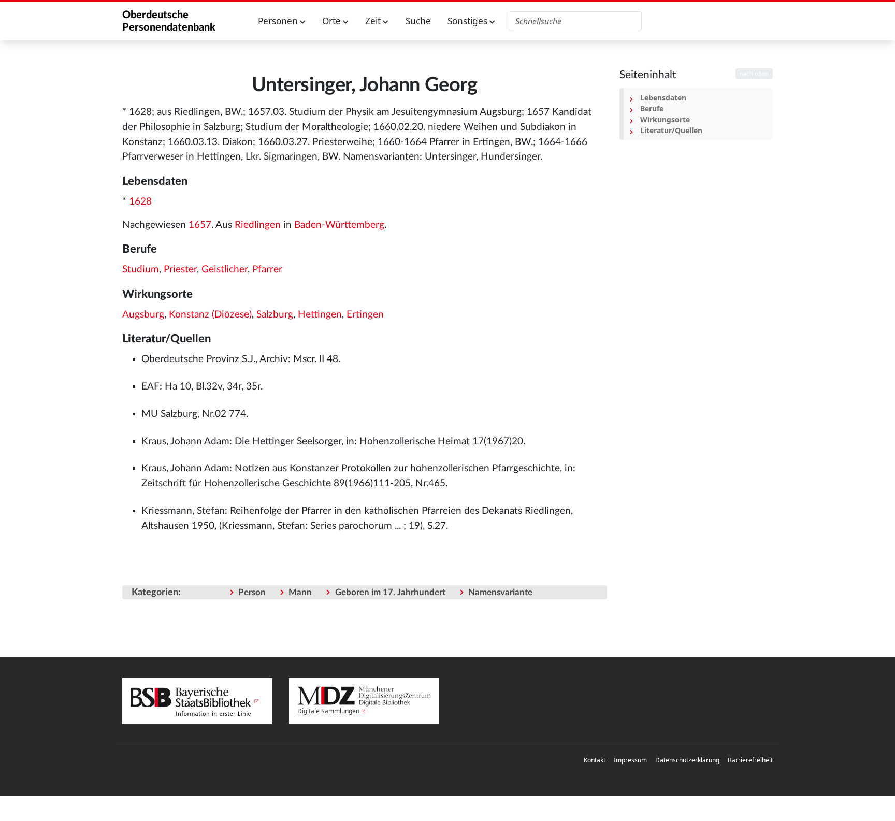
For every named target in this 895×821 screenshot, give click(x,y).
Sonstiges (468, 21)
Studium (140, 270)
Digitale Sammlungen (328, 711)
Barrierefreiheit (750, 760)
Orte (332, 21)
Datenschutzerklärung (687, 760)
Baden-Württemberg (339, 225)
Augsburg (143, 315)
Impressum (630, 760)
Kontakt (594, 760)
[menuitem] (594, 760)
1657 (200, 225)
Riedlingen (258, 225)
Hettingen (320, 315)
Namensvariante (500, 592)
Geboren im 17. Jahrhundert (390, 592)
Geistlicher (224, 270)
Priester (180, 270)
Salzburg (274, 315)
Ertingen (365, 315)
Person (252, 592)
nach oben (754, 73)
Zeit (374, 21)
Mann (300, 592)
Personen (279, 21)
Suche (418, 21)
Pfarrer (267, 270)
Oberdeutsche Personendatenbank (168, 21)
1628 (140, 202)
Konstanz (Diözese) (210, 315)
